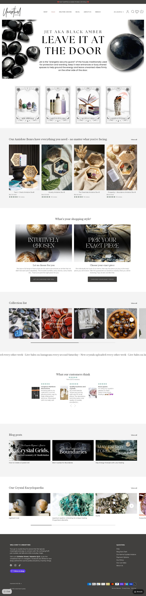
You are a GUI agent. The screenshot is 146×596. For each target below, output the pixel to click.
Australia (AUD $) (15, 583)
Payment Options (122, 557)
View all (134, 139)
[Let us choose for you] (43, 243)
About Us (119, 565)
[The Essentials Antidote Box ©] (89, 167)
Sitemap (133, 588)
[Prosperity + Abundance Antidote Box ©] (122, 167)
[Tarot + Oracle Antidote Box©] (24, 167)
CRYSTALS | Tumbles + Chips (24, 324)
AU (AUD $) (118, 12)
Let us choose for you (43, 279)
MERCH (98, 12)
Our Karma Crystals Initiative (126, 554)
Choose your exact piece (102, 279)
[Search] (133, 12)
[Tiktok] (20, 565)
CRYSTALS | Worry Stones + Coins (57, 323)
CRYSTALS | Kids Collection (89, 324)
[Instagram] (15, 565)
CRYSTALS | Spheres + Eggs (121, 324)
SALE (53, 12)
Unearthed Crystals (20, 588)
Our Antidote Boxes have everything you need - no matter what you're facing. (58, 139)
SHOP (45, 12)
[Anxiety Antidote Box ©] (57, 167)
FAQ (117, 549)
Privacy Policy (126, 588)
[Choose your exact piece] (102, 243)
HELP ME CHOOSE (65, 12)
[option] (73, 49)
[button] (74, 80)
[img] (73, 377)
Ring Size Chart (121, 552)
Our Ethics (120, 560)
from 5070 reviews (73, 379)
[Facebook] (11, 565)
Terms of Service (116, 588)
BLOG (78, 12)
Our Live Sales (121, 563)
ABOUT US (87, 12)
